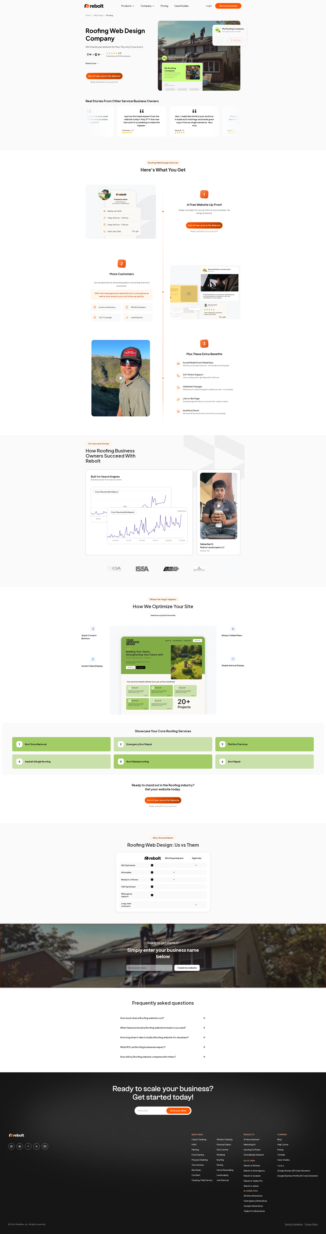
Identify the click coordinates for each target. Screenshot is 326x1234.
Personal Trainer (224, 1144)
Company (146, 5)
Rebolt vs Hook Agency (254, 1170)
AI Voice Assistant (251, 1139)
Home (88, 15)
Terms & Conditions (294, 1224)
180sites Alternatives (253, 1195)
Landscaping (222, 1175)
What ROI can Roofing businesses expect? (143, 1047)
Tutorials (281, 1154)
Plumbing (221, 1154)
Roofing (220, 1159)
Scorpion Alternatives (253, 1206)
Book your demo (178, 1110)
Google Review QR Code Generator (293, 1170)
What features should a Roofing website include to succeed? (153, 1027)
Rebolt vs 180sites (252, 1165)
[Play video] (120, 378)
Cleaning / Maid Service (202, 1180)
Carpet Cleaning (199, 1139)
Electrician (196, 1170)
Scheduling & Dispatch (254, 1154)
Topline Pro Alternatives (254, 1211)
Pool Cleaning (198, 1154)
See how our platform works (163, 615)
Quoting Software (252, 1149)
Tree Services (198, 1165)
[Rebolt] (94, 5)
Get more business (228, 5)
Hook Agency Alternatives (255, 1200)
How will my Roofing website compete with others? (148, 1056)
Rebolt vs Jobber (251, 1186)
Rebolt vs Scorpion (252, 1175)
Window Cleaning (224, 1139)
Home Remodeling (225, 1170)
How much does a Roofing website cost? (142, 1018)
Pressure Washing (200, 1159)
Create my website (187, 967)
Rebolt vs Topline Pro (253, 1180)
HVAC (194, 1144)
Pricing (164, 5)
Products (126, 5)
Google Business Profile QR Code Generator (297, 1175)
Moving (220, 1165)
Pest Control (222, 1149)
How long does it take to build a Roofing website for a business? (154, 1037)
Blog (279, 1139)
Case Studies (181, 5)
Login (209, 5)
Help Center (282, 1144)
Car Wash (196, 1175)
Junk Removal (223, 1180)
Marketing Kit (250, 1144)
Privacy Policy (311, 1224)
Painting (195, 1149)
